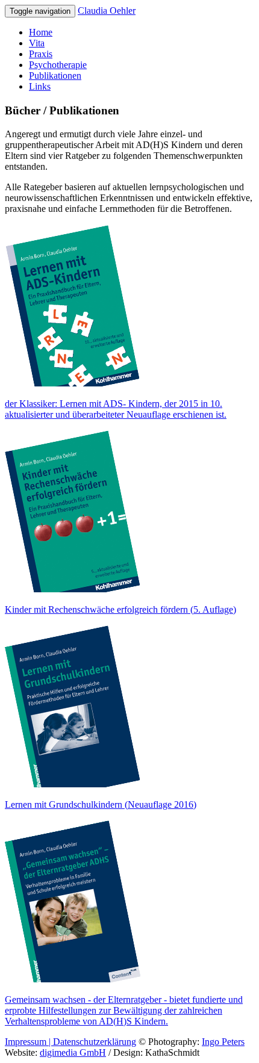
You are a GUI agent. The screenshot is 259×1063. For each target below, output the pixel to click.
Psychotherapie (58, 65)
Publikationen (55, 75)
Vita (37, 43)
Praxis (40, 54)
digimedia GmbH (73, 1052)
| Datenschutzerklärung (91, 1042)
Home (40, 32)
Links (40, 86)
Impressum (25, 1042)
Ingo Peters (223, 1042)
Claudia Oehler (107, 10)
